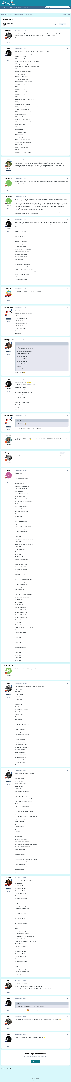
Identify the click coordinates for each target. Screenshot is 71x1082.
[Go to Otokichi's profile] (8, 164)
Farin (8, 770)
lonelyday (10, 23)
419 (9, 42)
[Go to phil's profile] (8, 985)
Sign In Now (35, 1061)
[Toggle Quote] (17, 343)
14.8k (9, 891)
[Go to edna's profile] (8, 53)
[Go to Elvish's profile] (8, 688)
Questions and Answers (21, 25)
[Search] (68, 7)
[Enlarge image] (24, 372)
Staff (9, 10)
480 (9, 190)
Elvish (8, 683)
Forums (3, 10)
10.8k (9, 354)
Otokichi (8, 159)
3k (9, 697)
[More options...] (67, 31)
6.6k (9, 300)
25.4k (9, 784)
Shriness (8, 435)
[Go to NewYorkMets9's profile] (8, 671)
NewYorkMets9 (8, 666)
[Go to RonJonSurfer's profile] (8, 312)
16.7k (9, 321)
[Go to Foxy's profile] (8, 475)
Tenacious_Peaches (8, 339)
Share (55, 24)
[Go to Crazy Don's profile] (8, 293)
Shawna (8, 877)
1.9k (9, 482)
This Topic (62, 7)
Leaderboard (26, 7)
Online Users (15, 10)
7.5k (9, 992)
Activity (10, 7)
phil (8, 980)
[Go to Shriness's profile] (8, 440)
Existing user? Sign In (64, 2)
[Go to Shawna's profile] (8, 882)
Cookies (38, 1077)
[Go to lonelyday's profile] (4, 24)
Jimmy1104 (8, 178)
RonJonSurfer (8, 307)
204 (9, 678)
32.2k (9, 60)
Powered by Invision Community (35, 1079)
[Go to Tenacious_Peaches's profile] (8, 345)
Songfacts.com (17, 7)
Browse (4, 7)
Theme (32, 1077)
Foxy (8, 470)
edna (8, 48)
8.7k (9, 172)
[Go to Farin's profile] (8, 775)
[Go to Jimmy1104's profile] (8, 183)
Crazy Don (8, 288)
